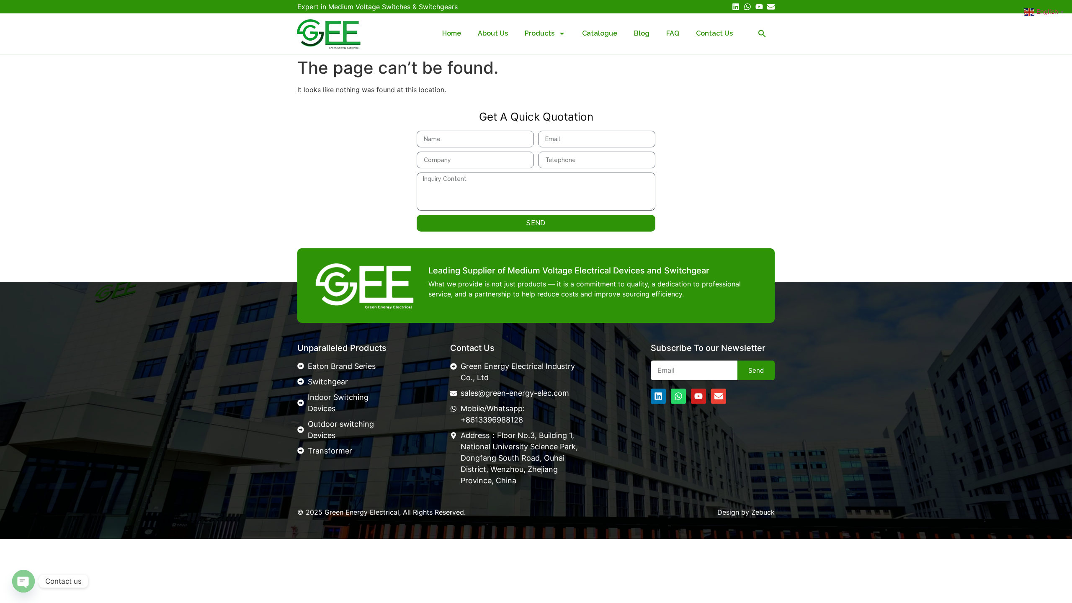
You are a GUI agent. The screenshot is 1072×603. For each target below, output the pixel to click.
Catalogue (599, 33)
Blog (641, 33)
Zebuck (763, 512)
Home (451, 33)
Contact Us (714, 33)
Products (539, 33)
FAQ (672, 33)
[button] (762, 33)
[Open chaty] (23, 581)
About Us (493, 33)
